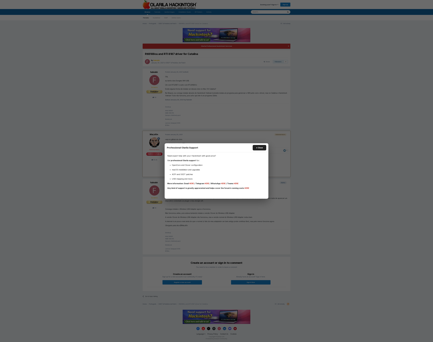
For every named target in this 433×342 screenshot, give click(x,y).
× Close (259, 148)
